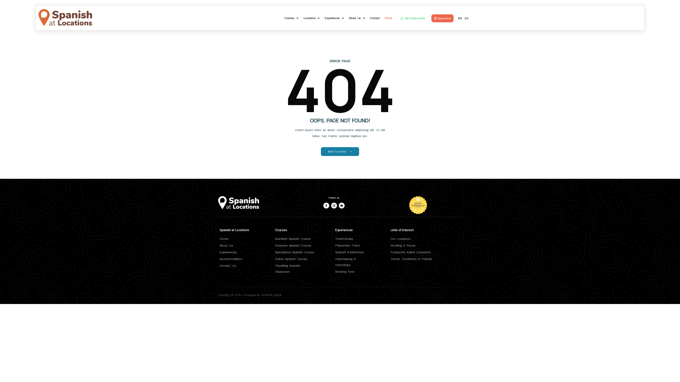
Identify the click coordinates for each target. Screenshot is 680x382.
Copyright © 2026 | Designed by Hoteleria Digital (249, 295)
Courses (289, 18)
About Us (355, 18)
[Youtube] (342, 206)
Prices (388, 18)
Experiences (332, 18)
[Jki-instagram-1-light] (334, 206)
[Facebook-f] (326, 206)
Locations (309, 18)
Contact (375, 18)
